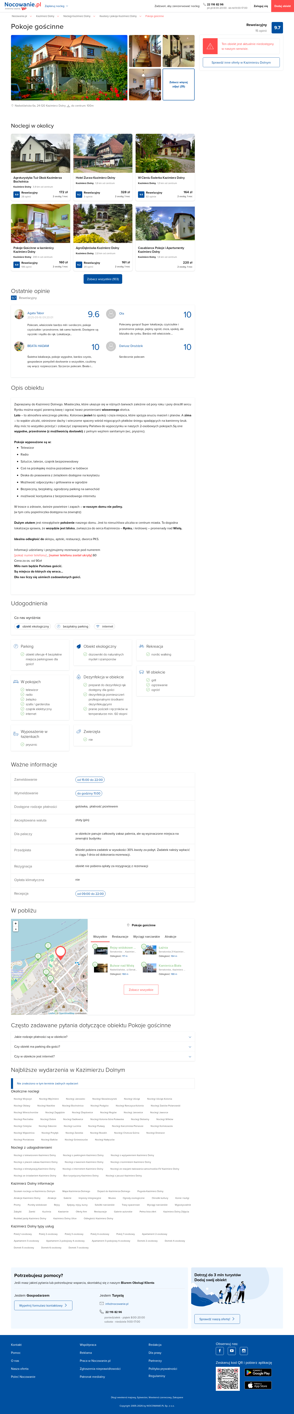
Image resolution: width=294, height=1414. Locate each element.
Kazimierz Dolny (56, 106)
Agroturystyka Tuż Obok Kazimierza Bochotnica (37, 179)
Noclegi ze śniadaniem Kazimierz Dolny (35, 1175)
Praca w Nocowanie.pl (95, 1360)
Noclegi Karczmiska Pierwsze (127, 1126)
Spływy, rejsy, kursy (77, 1204)
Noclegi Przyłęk (50, 1132)
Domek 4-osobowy (175, 1240)
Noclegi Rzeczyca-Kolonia (130, 1105)
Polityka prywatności (163, 1368)
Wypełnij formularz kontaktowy (41, 1305)
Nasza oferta (19, 1368)
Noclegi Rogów (108, 1112)
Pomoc (16, 1352)
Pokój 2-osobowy (48, 1234)
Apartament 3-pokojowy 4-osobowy (111, 1240)
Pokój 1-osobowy (23, 1234)
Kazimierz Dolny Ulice (65, 1218)
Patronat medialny (92, 1376)
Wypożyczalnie (183, 1204)
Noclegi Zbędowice (82, 1112)
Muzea (112, 1198)
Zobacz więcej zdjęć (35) (178, 84)
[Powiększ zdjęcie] (145, 51)
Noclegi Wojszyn (23, 1098)
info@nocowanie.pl (116, 1304)
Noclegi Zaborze (48, 1126)
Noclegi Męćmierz (49, 1098)
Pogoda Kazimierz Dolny (150, 1191)
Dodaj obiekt (282, 6)
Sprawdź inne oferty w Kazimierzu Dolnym (241, 62)
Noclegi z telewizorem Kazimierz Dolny (35, 1155)
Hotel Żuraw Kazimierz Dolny (95, 177)
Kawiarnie (63, 1211)
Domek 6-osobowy (51, 1247)
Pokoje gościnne (37, 26)
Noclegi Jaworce (159, 1112)
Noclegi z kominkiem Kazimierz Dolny (131, 1162)
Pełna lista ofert (148, 1211)
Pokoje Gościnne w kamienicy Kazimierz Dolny (33, 250)
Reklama (86, 1352)
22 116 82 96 (215, 4)
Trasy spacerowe (131, 1204)
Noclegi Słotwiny (140, 1119)
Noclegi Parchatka (23, 1119)
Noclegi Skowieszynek (104, 1098)
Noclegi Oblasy (22, 1105)
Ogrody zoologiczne (134, 1198)
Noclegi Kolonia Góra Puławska (107, 1119)
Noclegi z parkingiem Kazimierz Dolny (83, 1155)
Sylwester (142, 1397)
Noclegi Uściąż (132, 1098)
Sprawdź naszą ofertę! (214, 1319)
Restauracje (100, 1211)
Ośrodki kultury (160, 1198)
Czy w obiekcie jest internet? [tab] (34, 1056)
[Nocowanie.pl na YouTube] (232, 1351)
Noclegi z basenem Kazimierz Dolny (84, 1162)
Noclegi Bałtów (49, 1139)
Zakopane (178, 1397)
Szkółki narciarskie (105, 1204)
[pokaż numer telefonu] (30, 555)
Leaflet (51, 1013)
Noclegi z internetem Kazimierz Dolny (83, 1168)
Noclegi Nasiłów (46, 1105)
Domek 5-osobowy (24, 1247)
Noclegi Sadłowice (73, 1119)
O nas (15, 1360)
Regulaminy (157, 1376)
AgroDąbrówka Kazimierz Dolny (97, 248)
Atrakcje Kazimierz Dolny (27, 1198)
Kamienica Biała (170, 965)
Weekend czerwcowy (160, 1397)
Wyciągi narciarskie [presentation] (146, 936)
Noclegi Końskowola (162, 1126)
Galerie (67, 1198)
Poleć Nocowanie (23, 1376)
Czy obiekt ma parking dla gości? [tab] (37, 1046)
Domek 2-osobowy (147, 1240)
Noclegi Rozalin (98, 1132)
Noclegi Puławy (96, 1126)
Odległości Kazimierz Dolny (98, 1218)
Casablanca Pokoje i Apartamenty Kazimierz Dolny (161, 250)
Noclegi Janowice (133, 1112)
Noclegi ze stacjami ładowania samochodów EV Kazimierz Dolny (144, 1168)
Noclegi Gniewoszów (76, 1139)
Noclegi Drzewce (155, 1132)
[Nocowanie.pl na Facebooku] (220, 1351)
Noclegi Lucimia (72, 1126)
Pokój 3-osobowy (74, 1234)
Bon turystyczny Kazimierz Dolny (81, 1175)
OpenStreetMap (66, 1013)
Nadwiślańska (23, 106)
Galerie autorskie (123, 1211)
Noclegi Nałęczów (105, 1139)
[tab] (100, 936)
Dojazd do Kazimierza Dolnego (113, 1191)
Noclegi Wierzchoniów (26, 1112)
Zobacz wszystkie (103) (103, 279)
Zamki (32, 1211)
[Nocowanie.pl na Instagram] (244, 1351)
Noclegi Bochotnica (72, 1105)
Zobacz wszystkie (141, 989)
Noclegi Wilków (164, 1119)
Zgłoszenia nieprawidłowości (100, 1368)
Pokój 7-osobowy (125, 1234)
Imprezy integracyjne (90, 1198)
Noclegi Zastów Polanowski (165, 1105)
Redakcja (155, 1344)
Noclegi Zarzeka (74, 1132)
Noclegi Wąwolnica (24, 1132)
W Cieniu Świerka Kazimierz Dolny (161, 177)
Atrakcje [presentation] (170, 936)
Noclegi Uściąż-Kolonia (159, 1098)
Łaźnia (163, 947)
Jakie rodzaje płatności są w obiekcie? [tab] (40, 1036)
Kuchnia (46, 1211)
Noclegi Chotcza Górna (126, 1132)
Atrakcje (52, 1198)
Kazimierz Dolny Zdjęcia (176, 1211)
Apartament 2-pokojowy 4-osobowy (65, 1240)
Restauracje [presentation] (120, 936)
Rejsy (57, 1204)
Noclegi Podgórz (100, 1105)
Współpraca (88, 1344)
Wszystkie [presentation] (100, 936)
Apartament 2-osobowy (154, 1234)
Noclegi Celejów (23, 1126)
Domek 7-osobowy (79, 1247)
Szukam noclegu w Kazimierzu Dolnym (34, 1191)
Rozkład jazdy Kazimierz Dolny (30, 1218)
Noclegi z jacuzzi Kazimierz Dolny (124, 1175)
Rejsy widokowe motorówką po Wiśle (136, 947)
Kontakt (16, 1344)
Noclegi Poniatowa (24, 1139)
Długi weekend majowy (123, 1397)
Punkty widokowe (37, 1204)
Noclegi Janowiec (75, 1098)
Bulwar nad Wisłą (122, 965)
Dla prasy (155, 1352)
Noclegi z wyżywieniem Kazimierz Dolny (132, 1155)
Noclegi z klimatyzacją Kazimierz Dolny (34, 1168)
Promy (17, 1204)
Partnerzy (155, 1360)
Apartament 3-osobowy (26, 1240)
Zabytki (18, 1211)
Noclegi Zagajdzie (55, 1112)
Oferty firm (81, 1211)
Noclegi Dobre (48, 1119)
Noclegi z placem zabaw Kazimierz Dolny (36, 1162)
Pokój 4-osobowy (100, 1234)
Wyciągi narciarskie (157, 1204)
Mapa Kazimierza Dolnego (76, 1191)
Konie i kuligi (182, 1198)
